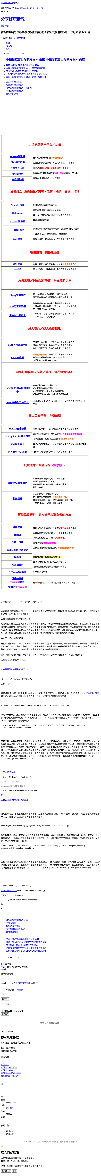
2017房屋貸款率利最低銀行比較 (15, 669)
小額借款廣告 (12, 923)
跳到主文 (5, 26)
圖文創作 (21, 38)
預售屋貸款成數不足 (10, 1076)
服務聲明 (74, 1142)
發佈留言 (5, 1014)
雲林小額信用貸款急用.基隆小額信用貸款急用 (26, 77)
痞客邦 (21, 983)
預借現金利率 (7, 1070)
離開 (14, 1171)
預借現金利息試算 (9, 1067)
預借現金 (5, 1065)
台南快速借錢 (12, 932)
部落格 (9, 46)
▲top (3, 994)
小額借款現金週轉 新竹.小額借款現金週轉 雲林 (26, 74)
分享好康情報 (13, 19)
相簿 (8, 43)
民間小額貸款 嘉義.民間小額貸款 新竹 (22, 65)
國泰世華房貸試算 (14, 82)
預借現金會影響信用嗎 (11, 1073)
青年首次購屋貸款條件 (16, 929)
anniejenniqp (6, 969)
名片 (8, 49)
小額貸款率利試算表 (15, 91)
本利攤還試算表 (92, 693)
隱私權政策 (64, 1142)
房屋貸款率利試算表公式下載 (19, 88)
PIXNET (32, 1142)
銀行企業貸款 (12, 94)
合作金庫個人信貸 (9, 891)
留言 (26, 983)
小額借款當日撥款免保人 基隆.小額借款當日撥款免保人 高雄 (45, 59)
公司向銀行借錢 (8, 772)
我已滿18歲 (6, 1171)
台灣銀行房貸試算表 (15, 85)
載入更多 (5, 999)
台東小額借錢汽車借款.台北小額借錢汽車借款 (26, 68)
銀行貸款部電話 (13, 926)
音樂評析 (20, 990)
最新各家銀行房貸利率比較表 (14, 800)
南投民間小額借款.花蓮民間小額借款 (22, 71)
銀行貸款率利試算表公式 (17, 920)
